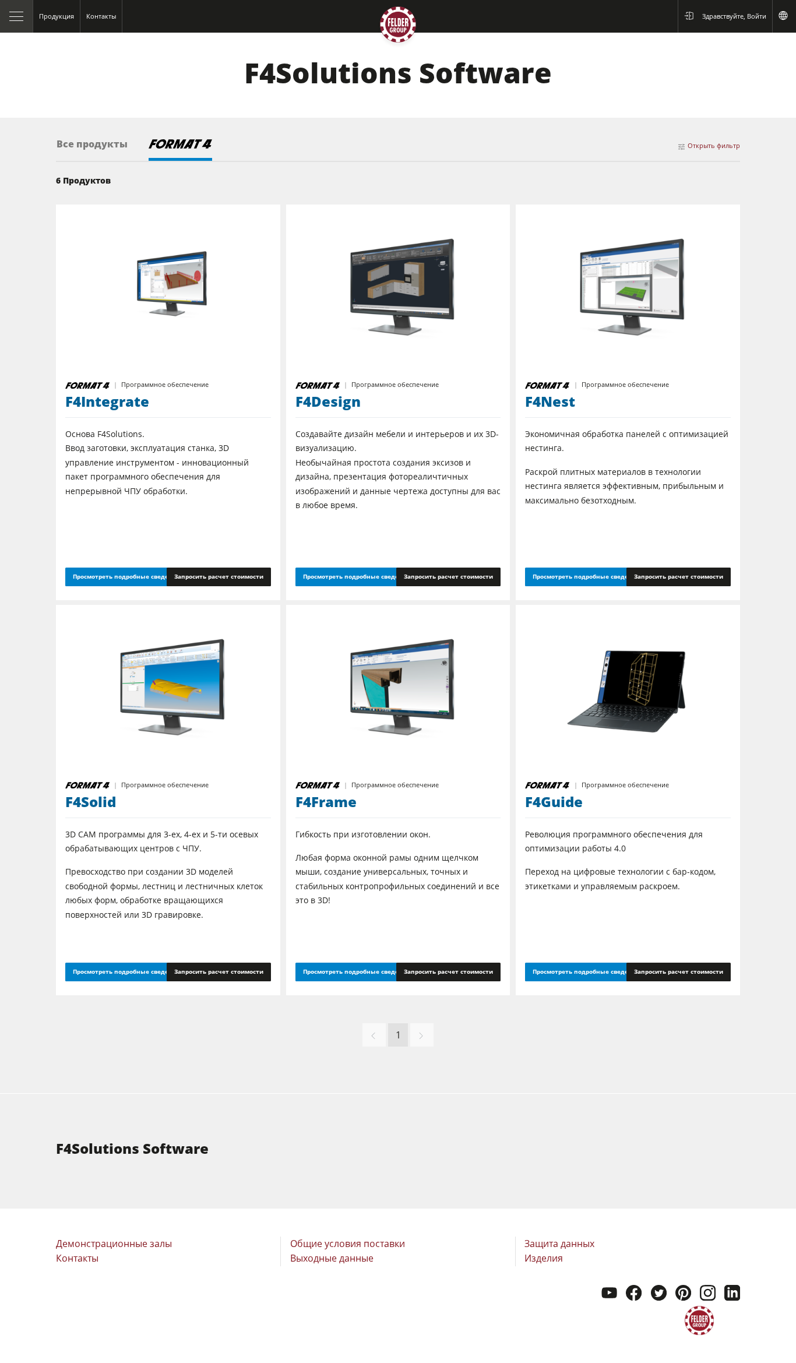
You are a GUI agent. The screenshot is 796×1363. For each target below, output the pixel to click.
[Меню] (16, 16)
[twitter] (659, 1294)
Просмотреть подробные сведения (126, 576)
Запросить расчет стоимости (218, 576)
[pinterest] (683, 1294)
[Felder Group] (398, 27)
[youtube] (609, 1294)
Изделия (543, 1258)
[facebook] (634, 1294)
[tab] (92, 150)
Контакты (77, 1258)
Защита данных (559, 1243)
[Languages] (784, 16)
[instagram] (708, 1294)
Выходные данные (332, 1258)
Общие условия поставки (347, 1243)
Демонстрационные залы (114, 1243)
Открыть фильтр (714, 145)
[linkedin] (732, 1294)
